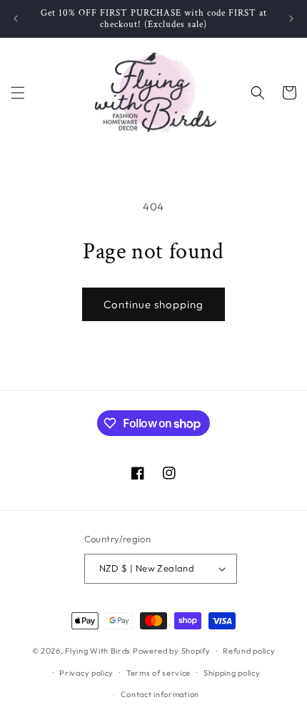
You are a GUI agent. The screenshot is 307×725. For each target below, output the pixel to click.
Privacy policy (86, 673)
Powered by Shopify (172, 651)
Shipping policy (232, 673)
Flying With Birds (98, 651)
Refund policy (249, 651)
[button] (18, 92)
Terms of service (158, 673)
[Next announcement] (291, 18)
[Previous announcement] (15, 18)
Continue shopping (153, 304)
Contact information (160, 694)
